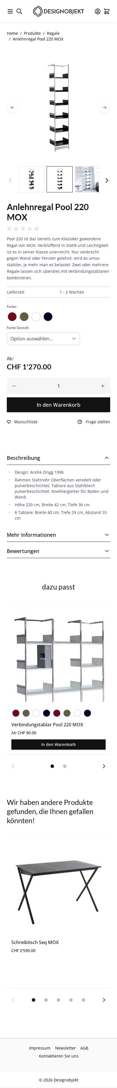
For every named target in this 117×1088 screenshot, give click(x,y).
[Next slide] (104, 766)
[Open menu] (10, 11)
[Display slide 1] (52, 766)
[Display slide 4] (71, 1000)
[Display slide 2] (64, 766)
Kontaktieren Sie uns (58, 1056)
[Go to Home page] (58, 11)
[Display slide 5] (83, 1000)
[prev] (12, 107)
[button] (24, 228)
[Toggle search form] (19, 11)
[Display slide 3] (58, 1000)
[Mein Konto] (97, 11)
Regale (53, 33)
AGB (84, 1048)
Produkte (32, 33)
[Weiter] (106, 180)
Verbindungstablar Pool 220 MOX (47, 724)
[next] (104, 107)
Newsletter (65, 1048)
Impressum (40, 1048)
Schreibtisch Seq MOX (35, 942)
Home (12, 33)
